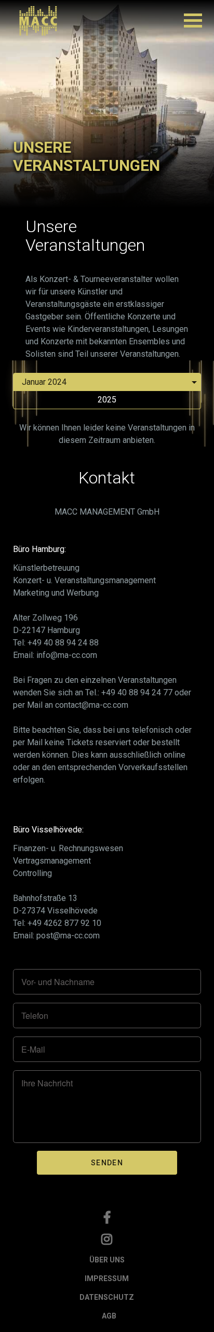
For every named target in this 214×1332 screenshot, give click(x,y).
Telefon (34, 1015)
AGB (109, 1316)
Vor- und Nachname (58, 982)
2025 (107, 400)
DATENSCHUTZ (106, 1297)
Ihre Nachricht (47, 1083)
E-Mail (33, 1049)
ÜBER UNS (107, 1260)
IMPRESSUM (107, 1278)
